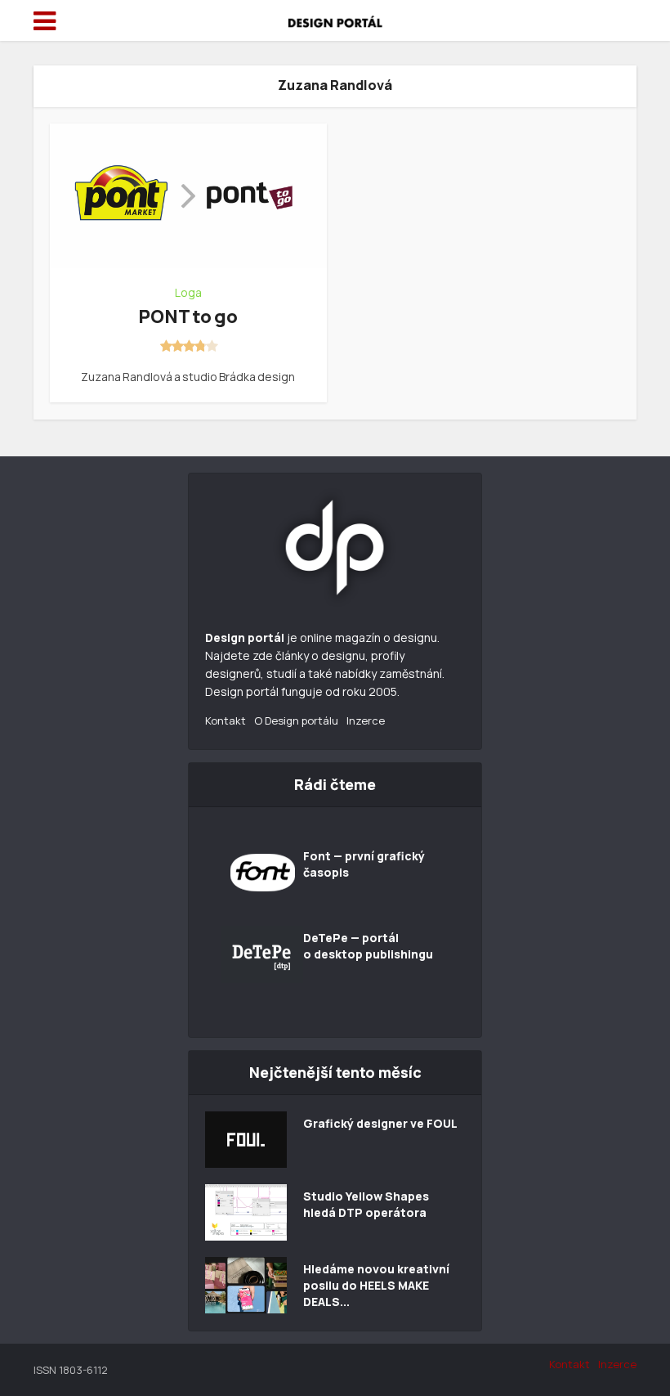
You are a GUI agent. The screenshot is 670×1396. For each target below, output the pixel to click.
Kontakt (225, 720)
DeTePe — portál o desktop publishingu (368, 946)
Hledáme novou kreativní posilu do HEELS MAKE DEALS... (376, 1285)
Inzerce (365, 720)
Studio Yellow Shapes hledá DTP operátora (366, 1204)
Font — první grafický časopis (364, 864)
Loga (188, 293)
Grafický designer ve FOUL (380, 1123)
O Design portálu (296, 720)
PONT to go (188, 316)
